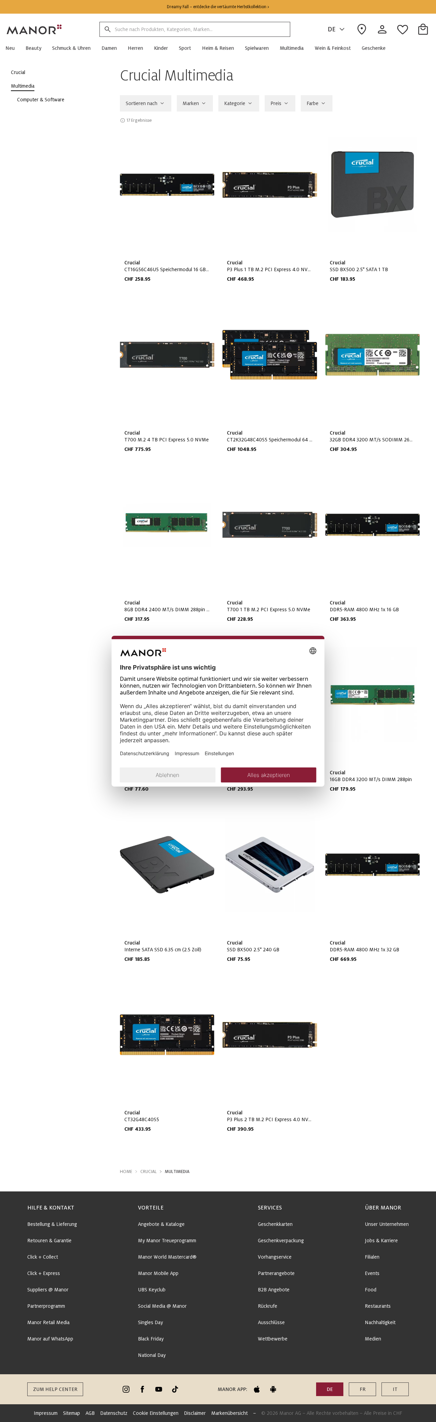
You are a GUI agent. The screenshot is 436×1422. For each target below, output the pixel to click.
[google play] (273, 1389)
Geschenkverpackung (281, 1240)
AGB (90, 1413)
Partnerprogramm (46, 1306)
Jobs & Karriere (381, 1240)
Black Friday (151, 1339)
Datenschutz (113, 1413)
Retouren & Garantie (49, 1240)
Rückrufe (267, 1306)
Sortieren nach (141, 103)
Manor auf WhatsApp (50, 1339)
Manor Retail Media (48, 1322)
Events (372, 1273)
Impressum (46, 1413)
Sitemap (71, 1413)
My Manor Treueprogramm (167, 1240)
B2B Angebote (274, 1289)
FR (362, 1389)
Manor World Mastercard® (167, 1257)
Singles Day (150, 1322)
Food (370, 1289)
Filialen (372, 1257)
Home (126, 1171)
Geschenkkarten (275, 1224)
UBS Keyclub (152, 1289)
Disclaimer (195, 1413)
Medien (373, 1339)
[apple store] (257, 1389)
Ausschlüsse (271, 1322)
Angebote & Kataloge (161, 1224)
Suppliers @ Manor (47, 1289)
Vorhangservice (275, 1257)
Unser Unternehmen (387, 1224)
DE (332, 29)
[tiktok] (175, 1389)
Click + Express (43, 1273)
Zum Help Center (55, 1389)
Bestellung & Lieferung (52, 1224)
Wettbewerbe (272, 1339)
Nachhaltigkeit (380, 1322)
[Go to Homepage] (34, 29)
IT (395, 1389)
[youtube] (159, 1389)
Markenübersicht (229, 1413)
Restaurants (378, 1306)
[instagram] (126, 1389)
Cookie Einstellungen (155, 1413)
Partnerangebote (276, 1273)
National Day (152, 1355)
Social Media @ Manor (162, 1306)
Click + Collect (42, 1257)
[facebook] (142, 1389)
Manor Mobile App (158, 1273)
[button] (12, 48)
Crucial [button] (148, 1171)
